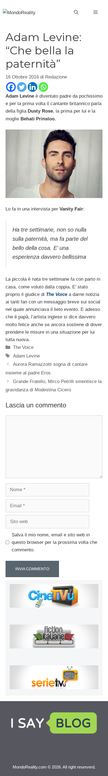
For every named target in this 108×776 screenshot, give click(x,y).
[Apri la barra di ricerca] (76, 12)
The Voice (23, 347)
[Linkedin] (32, 87)
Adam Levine (26, 356)
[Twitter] (22, 87)
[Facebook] (11, 87)
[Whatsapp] (43, 87)
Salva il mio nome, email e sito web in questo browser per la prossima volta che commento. (54, 542)
